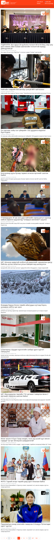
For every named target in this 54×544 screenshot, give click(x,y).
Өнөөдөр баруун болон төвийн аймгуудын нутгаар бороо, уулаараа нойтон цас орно (24, 306)
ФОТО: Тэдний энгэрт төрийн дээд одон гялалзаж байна (23, 481)
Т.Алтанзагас (3, 50)
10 (23, 538)
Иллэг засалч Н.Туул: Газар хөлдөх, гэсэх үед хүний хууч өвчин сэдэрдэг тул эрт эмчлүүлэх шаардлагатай (25, 440)
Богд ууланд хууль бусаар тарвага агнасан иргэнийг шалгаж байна (24, 174)
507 (33, 538)
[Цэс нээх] (3, 6)
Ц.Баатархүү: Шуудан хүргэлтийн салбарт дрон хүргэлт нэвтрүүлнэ (22, 351)
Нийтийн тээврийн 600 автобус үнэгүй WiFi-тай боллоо (22, 89)
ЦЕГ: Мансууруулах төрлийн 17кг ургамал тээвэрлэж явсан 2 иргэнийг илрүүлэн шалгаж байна (24, 395)
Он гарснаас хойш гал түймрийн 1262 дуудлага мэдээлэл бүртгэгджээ (23, 131)
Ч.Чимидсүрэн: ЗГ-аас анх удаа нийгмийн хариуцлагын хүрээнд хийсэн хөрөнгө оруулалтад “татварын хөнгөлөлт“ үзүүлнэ (26, 219)
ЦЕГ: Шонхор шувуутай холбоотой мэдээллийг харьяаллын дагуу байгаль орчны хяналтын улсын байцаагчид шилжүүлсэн (26, 263)
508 (36, 538)
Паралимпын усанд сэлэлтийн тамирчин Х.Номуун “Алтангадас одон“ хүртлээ (25, 525)
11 (26, 538)
